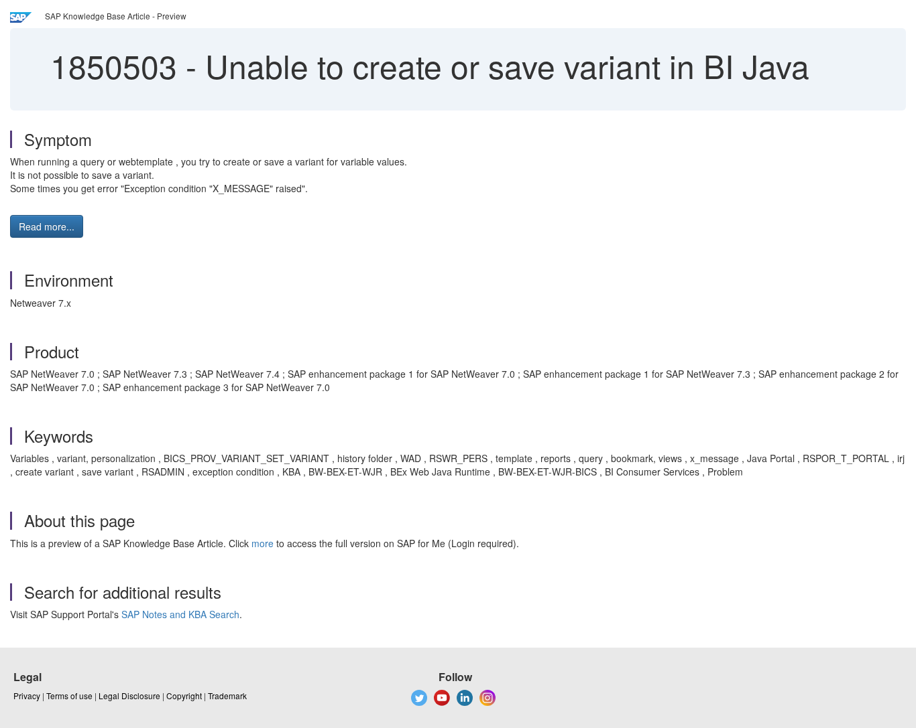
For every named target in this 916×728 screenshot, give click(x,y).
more (262, 543)
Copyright (184, 695)
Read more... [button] (46, 226)
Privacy (26, 695)
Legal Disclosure (129, 695)
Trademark (227, 695)
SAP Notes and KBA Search (180, 614)
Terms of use (69, 695)
